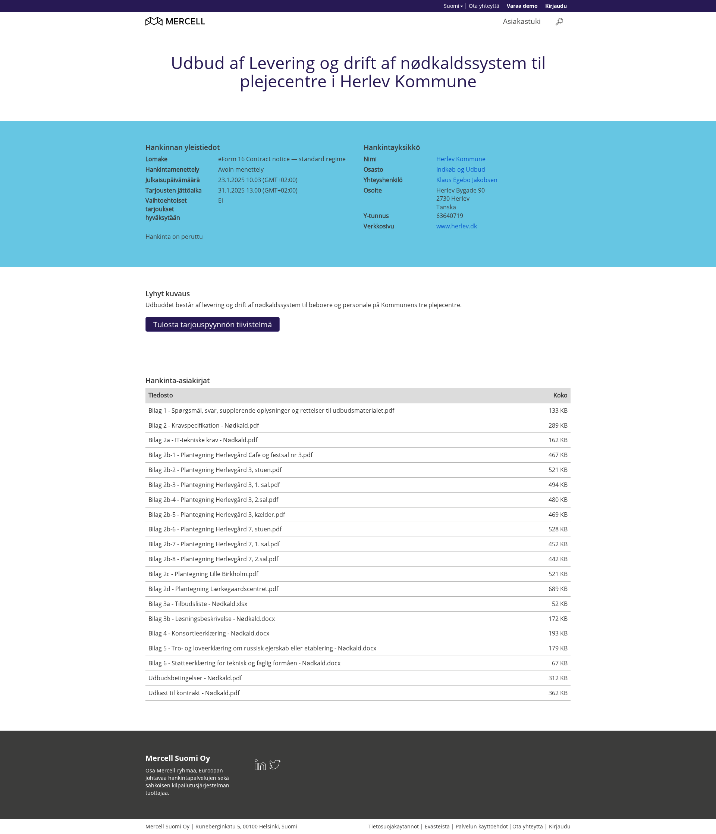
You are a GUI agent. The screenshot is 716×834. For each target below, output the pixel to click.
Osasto (373, 169)
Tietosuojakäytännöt (393, 826)
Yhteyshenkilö (383, 180)
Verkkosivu (379, 226)
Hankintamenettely (172, 169)
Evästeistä (437, 826)
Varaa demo (522, 5)
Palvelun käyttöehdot (482, 826)
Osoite (373, 190)
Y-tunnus (376, 216)
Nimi (370, 159)
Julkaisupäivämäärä (172, 180)
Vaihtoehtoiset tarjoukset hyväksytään (166, 209)
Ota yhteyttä (484, 5)
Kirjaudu (556, 5)
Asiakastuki (522, 21)
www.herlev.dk (456, 226)
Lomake (156, 159)
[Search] (559, 21)
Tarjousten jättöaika (173, 190)
